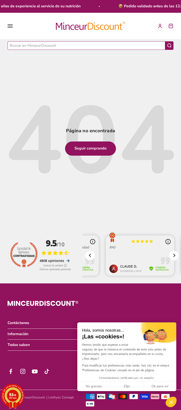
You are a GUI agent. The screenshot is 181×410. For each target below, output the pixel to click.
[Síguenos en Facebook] (11, 371)
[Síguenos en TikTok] (47, 371)
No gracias (94, 386)
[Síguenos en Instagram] (23, 371)
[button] (171, 402)
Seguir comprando (90, 148)
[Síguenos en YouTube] (35, 371)
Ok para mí (160, 386)
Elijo (127, 386)
